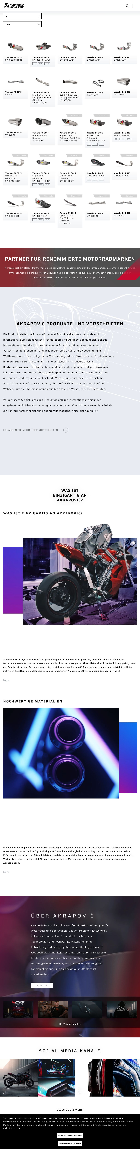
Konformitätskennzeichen (19, 367)
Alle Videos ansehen (70, 1024)
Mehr (6, 680)
